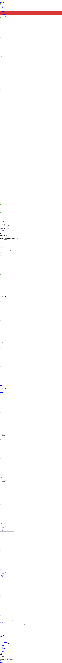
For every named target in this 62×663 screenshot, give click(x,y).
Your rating (2, 239)
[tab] (32, 230)
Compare (3, 650)
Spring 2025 (7, 228)
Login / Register (4, 651)
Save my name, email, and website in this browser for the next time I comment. (11, 250)
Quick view (1, 623)
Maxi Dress (2, 294)
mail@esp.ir (1, 636)
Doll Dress (1, 56)
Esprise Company (6, 642)
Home (1, 16)
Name (1, 247)
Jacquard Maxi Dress (3, 386)
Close (1, 653)
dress (2, 16)
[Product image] (7, 292)
